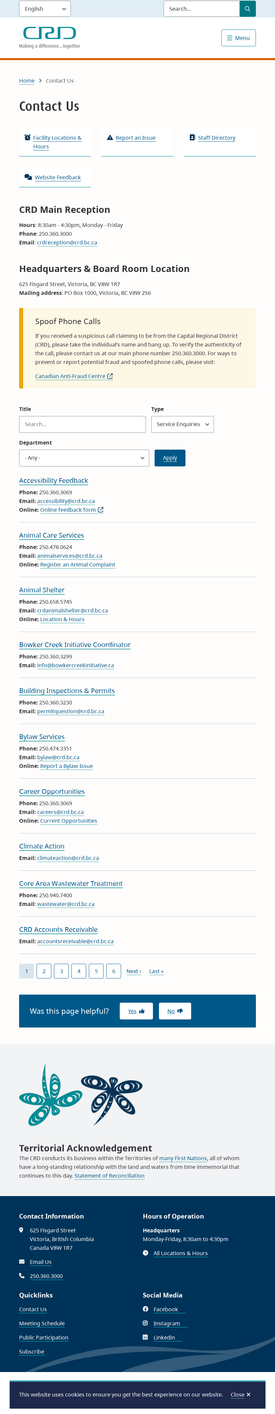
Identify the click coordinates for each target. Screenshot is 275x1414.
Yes (132, 1011)
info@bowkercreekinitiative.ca (75, 665)
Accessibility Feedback (53, 480)
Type (157, 409)
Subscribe (31, 1351)
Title (25, 409)
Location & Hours (62, 619)
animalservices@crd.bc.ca (69, 555)
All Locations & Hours (181, 1253)
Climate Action (41, 846)
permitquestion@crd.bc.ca (70, 711)
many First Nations (183, 1158)
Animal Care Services (51, 535)
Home (27, 80)
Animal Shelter (41, 589)
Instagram (170, 1323)
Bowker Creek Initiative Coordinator (74, 644)
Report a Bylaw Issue (66, 766)
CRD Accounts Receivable (58, 929)
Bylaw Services (42, 736)
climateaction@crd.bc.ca (68, 858)
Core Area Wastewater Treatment (71, 883)
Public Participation (43, 1337)
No (171, 1011)
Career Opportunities (52, 791)
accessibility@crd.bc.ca (66, 501)
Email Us (41, 1262)
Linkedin (168, 1337)
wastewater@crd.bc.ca (66, 904)
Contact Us (33, 1309)
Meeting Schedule (42, 1323)
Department (35, 442)
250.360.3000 (46, 1276)
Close (237, 1394)
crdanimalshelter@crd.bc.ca (72, 610)
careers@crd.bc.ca (60, 812)
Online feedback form (71, 509)
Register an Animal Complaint (77, 564)
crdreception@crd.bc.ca (67, 242)
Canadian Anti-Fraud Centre (74, 376)
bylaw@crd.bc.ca (58, 757)
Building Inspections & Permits (67, 690)
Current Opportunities (68, 820)
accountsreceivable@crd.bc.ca (75, 941)
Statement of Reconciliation (109, 1175)
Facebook (169, 1309)
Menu (242, 38)
